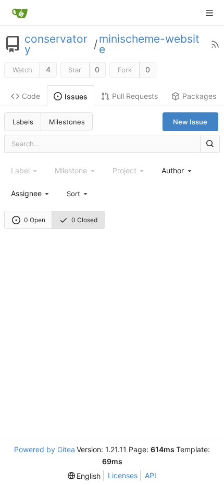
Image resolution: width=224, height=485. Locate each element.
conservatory (56, 44)
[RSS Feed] (215, 44)
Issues (76, 96)
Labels (23, 122)
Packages (199, 96)
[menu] (77, 193)
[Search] (210, 144)
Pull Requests (135, 96)
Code (31, 96)
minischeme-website (149, 44)
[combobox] (177, 170)
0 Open (34, 220)
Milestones (67, 122)
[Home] (19, 13)
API (150, 475)
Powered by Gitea (44, 449)
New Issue (190, 122)
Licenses (123, 475)
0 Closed (84, 220)
